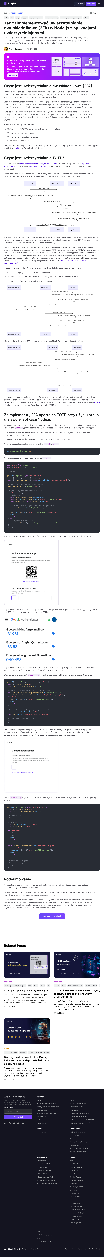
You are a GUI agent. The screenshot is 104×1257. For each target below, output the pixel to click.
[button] (95, 13)
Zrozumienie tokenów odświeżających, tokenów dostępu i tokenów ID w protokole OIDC (76, 954)
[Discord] (5, 1123)
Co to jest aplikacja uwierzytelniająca (18, 953)
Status (80, 1249)
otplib (16, 148)
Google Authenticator (69, 261)
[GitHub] (10, 1123)
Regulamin (87, 1249)
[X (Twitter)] (14, 1123)
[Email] (18, 1123)
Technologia (17, 13)
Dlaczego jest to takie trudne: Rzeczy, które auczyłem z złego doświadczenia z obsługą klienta (25, 1020)
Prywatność (96, 1249)
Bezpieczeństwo (70, 1249)
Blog (6, 13)
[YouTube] (23, 1123)
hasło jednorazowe (37, 166)
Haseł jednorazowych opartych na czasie (37, 164)
